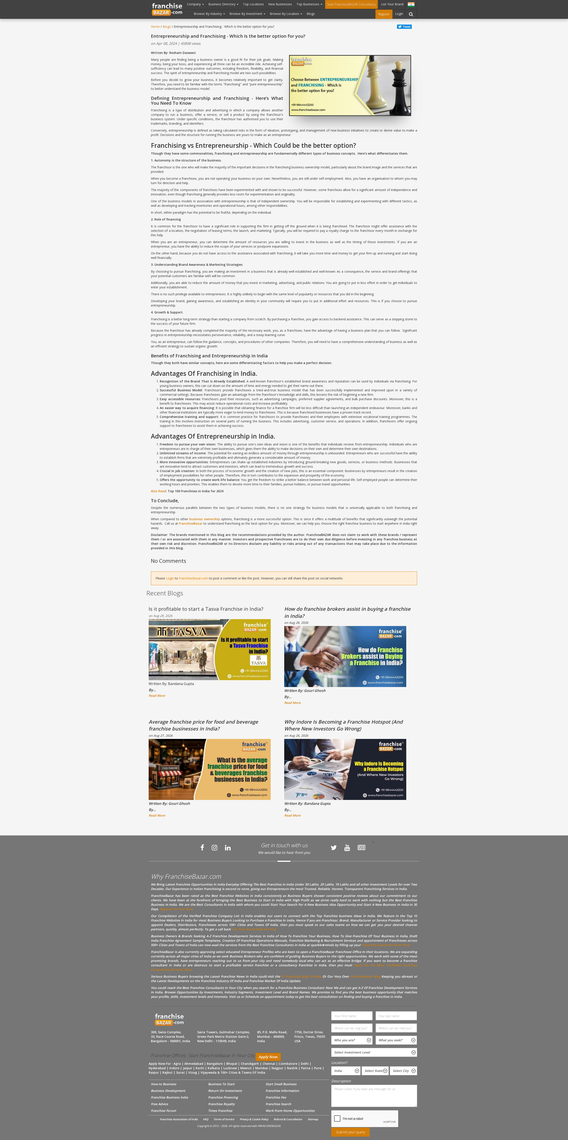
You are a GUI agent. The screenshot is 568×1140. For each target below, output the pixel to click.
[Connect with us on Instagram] (214, 847)
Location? (339, 1062)
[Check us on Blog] (361, 847)
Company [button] (194, 4)
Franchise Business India (169, 1097)
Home (155, 26)
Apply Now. (268, 1056)
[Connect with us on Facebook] (202, 847)
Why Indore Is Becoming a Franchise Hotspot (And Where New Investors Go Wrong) (343, 725)
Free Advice (159, 1104)
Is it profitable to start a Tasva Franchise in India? (206, 608)
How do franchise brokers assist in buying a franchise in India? (347, 612)
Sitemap (313, 1119)
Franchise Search (278, 1104)
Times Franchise (220, 1110)
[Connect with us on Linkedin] (228, 847)
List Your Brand (392, 4)
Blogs (311, 14)
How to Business (163, 1084)
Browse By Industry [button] (208, 14)
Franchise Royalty (221, 1104)
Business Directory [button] (222, 4)
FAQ (205, 1119)
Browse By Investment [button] (246, 14)
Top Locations (253, 4)
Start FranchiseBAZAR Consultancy (351, 4)
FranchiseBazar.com (193, 578)
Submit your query (350, 1132)
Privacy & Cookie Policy (254, 1119)
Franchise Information (282, 1091)
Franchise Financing (223, 1097)
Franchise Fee (276, 1097)
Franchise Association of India (179, 1119)
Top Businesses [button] (308, 4)
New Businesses (280, 4)
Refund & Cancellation (288, 1119)
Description (341, 1081)
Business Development (168, 1091)
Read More (157, 695)
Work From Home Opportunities (290, 1110)
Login (399, 14)
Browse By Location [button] (285, 14)
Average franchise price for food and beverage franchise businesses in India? (203, 725)
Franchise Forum (163, 1110)
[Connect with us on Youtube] (347, 847)
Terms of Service (223, 1119)
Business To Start (221, 1084)
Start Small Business (281, 1084)
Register (384, 14)
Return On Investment (225, 1091)
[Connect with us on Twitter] (334, 847)
